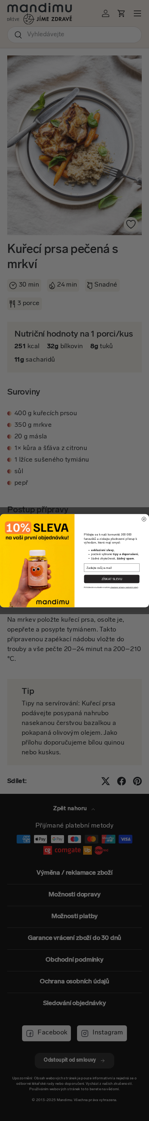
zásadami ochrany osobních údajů (124, 587)
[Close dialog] (144, 519)
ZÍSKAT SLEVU (112, 578)
